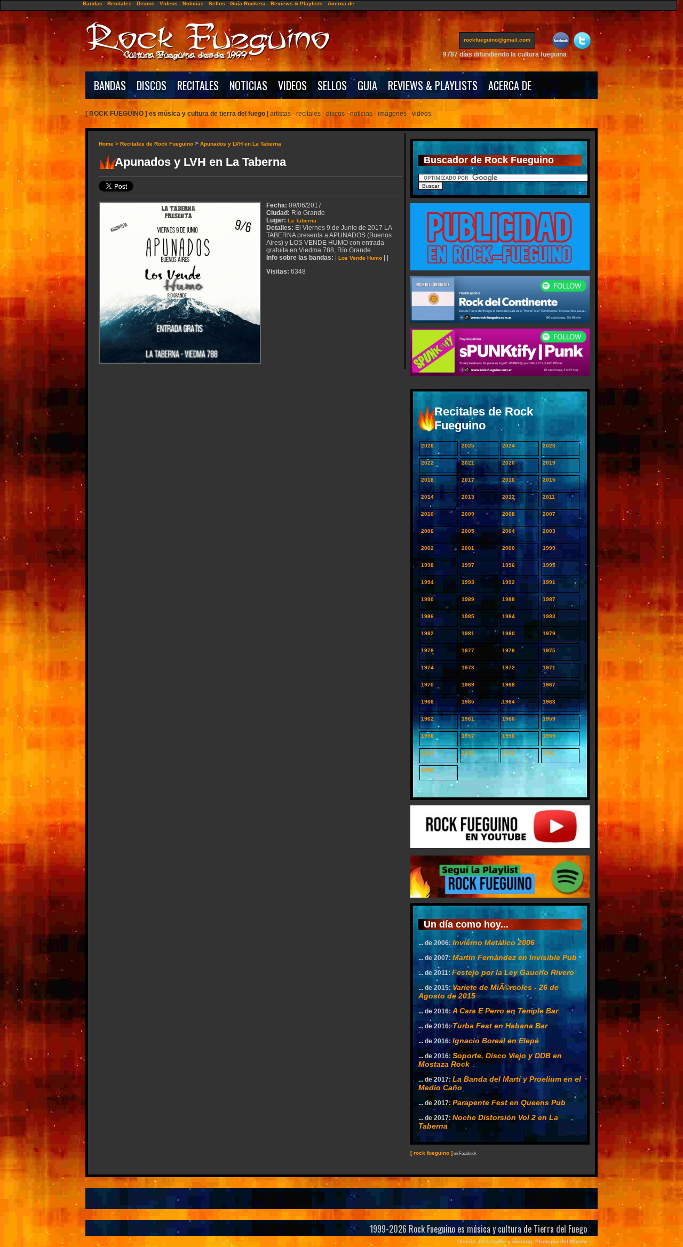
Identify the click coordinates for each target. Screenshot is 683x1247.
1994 (427, 582)
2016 (508, 480)
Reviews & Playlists (297, 3)
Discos (146, 3)
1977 (468, 650)
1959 (549, 719)
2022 (427, 463)
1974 (427, 667)
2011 (549, 497)
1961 (468, 719)
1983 (549, 616)
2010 (427, 514)
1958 (427, 736)
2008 (508, 514)
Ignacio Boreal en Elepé (495, 1040)
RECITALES (198, 85)
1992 (508, 582)
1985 (468, 616)
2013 (468, 497)
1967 (549, 685)
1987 (549, 599)
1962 (427, 719)
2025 (468, 446)
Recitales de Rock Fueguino (156, 144)
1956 (508, 736)
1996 (508, 565)
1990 (427, 599)
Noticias (193, 3)
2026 (427, 446)
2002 (427, 548)
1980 (508, 633)
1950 (427, 770)
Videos (169, 3)
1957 (468, 736)
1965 (468, 702)
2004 (508, 531)
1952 (508, 753)
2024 (508, 446)
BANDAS (110, 85)
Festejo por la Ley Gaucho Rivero (513, 972)
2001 (468, 548)
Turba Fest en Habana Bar (499, 1025)
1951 (549, 753)
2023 (549, 446)
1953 (468, 753)
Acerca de (341, 3)
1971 (549, 667)
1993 (468, 582)
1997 (468, 565)
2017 (468, 480)
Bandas (92, 3)
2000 (508, 548)
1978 (427, 650)
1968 (508, 685)
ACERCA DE (509, 85)
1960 (508, 719)
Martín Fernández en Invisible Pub (514, 957)
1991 (549, 582)
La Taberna (302, 220)
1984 (508, 616)
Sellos (217, 3)
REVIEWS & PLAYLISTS (433, 85)
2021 (468, 463)
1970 (427, 685)
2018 (427, 480)
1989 (468, 599)
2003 (549, 531)
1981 (468, 633)
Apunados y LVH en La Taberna (240, 144)
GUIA (367, 85)
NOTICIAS (248, 85)
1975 (549, 650)
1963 (549, 702)
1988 (508, 599)
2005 (468, 531)
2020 (508, 463)
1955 (549, 736)
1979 (549, 633)
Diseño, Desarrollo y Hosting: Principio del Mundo (522, 1241)
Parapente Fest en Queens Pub (509, 1102)
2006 (427, 531)
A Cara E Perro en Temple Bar (505, 1010)
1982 (427, 633)
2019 (549, 463)
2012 (508, 497)
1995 (549, 565)
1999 (549, 548)
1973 (468, 667)
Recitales (119, 3)
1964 (508, 702)
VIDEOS (292, 85)
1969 (468, 685)
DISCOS (151, 85)
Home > (109, 144)
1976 (508, 650)
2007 (549, 514)
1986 (427, 616)
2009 (468, 514)
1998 (427, 565)
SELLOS (332, 85)
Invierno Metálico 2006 (493, 942)
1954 (427, 753)
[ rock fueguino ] (431, 1153)
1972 (508, 667)
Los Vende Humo (360, 258)
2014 (427, 497)
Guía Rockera (248, 3)
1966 (427, 702)
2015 (549, 480)
